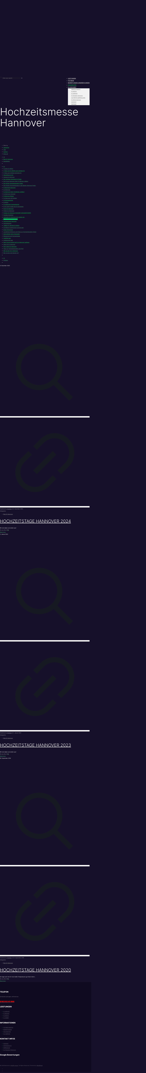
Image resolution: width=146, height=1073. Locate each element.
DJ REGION (6, 1013)
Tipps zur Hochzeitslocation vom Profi (13, 248)
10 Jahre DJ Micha (8, 168)
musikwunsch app (8, 240)
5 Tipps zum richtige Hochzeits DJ (12, 173)
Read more (3, 532)
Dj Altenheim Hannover (9, 187)
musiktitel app (7, 238)
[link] (21, 78)
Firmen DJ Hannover (8, 210)
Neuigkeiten (6, 161)
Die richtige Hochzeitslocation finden (13, 183)
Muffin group (14, 1065)
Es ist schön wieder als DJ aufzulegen (13, 206)
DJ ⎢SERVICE (6, 1034)
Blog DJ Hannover (8, 159)
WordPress (40, 1065)
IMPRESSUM (6, 1047)
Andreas (5, 260)
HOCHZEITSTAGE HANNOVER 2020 (35, 969)
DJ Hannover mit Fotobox (10, 198)
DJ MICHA (6, 1015)
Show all (5, 154)
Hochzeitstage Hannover (10, 221)
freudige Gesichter (8, 215)
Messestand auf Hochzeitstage (11, 236)
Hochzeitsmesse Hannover (10, 219)
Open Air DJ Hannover (9, 244)
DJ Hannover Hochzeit (9, 194)
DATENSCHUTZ (7, 1045)
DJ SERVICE (6, 1011)
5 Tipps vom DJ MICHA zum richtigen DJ (14, 170)
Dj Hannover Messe (8, 196)
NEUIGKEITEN (7, 1031)
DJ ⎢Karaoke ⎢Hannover (9, 1050)
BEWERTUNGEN (7, 1029)
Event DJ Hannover (8, 208)
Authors (5, 151)
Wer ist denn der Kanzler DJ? (11, 253)
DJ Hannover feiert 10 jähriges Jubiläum (13, 192)
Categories (6, 147)
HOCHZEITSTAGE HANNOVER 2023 (35, 745)
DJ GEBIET (6, 1018)
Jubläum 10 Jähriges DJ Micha (11, 225)
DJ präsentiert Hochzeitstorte (11, 204)
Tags (4, 149)
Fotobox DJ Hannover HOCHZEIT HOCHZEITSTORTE (17, 213)
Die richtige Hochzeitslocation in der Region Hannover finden (19, 185)
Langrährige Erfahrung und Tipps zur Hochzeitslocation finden (19, 232)
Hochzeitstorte (7, 223)
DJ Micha (5, 202)
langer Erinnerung (8, 229)
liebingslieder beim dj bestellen (11, 234)
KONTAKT (5, 1043)
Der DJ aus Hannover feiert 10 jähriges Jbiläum (15, 181)
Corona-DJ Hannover (9, 177)
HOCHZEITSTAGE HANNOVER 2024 (35, 521)
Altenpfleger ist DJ (8, 175)
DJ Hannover (6, 189)
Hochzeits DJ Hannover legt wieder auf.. (14, 217)
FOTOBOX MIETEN (8, 1027)
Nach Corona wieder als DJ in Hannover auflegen (16, 242)
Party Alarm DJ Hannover (10, 246)
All (4, 157)
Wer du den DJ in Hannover (10, 250)
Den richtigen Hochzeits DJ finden (12, 179)
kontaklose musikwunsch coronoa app (13, 227)
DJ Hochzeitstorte (8, 200)
